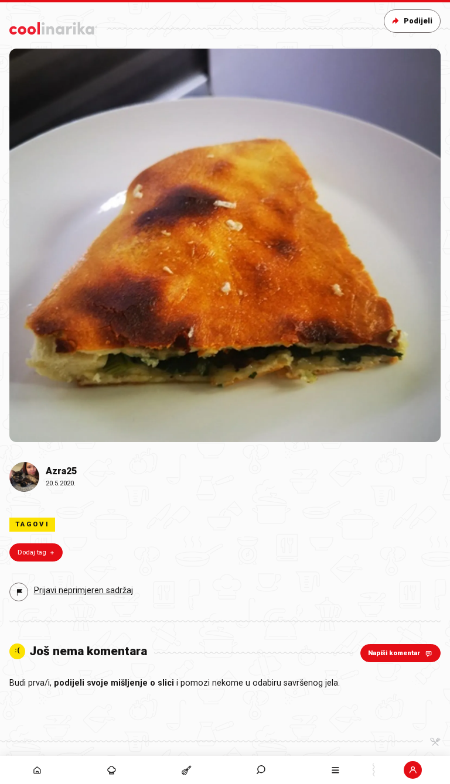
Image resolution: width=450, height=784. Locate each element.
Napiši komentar (394, 653)
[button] (261, 770)
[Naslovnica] (37, 770)
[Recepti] (186, 770)
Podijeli (418, 20)
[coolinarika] (53, 26)
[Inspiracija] (111, 770)
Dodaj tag (32, 552)
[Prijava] (413, 770)
